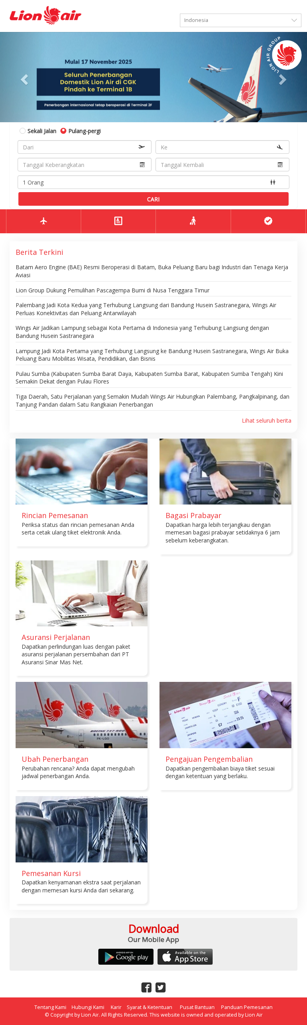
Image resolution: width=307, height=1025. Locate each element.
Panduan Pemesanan (247, 1007)
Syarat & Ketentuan (150, 1007)
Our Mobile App (153, 939)
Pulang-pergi (84, 131)
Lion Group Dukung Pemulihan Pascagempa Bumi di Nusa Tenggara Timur (112, 290)
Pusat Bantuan (197, 1007)
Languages (282, 4)
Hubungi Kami (88, 1007)
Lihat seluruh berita (266, 420)
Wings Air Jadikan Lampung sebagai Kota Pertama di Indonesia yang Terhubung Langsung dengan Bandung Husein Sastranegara (142, 332)
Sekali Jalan (42, 131)
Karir (116, 1007)
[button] (23, 77)
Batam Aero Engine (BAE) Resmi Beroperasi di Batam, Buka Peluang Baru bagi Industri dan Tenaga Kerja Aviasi (152, 271)
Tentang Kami (50, 1007)
